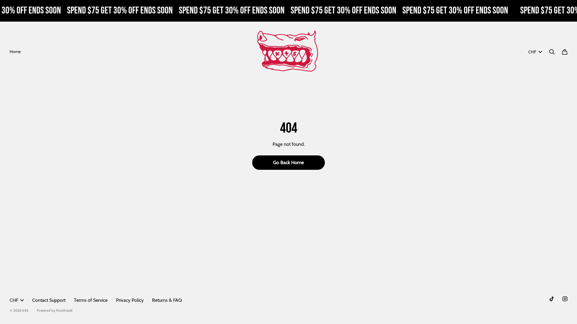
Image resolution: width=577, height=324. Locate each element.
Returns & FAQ (167, 300)
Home (15, 51)
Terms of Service (91, 300)
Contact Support (49, 300)
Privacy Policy (130, 300)
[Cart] (564, 52)
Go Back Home (288, 162)
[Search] (552, 52)
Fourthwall (64, 310)
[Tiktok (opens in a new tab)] (551, 299)
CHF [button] (532, 52)
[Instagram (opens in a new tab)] (565, 299)
